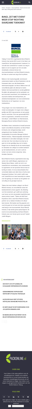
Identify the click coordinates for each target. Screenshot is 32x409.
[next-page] (6, 321)
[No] (30, 403)
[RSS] (18, 397)
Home (3, 8)
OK (9, 406)
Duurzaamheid (15, 8)
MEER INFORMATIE (18, 406)
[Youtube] (28, 397)
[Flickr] (9, 397)
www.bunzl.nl (6, 221)
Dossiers (8, 8)
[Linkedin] (13, 397)
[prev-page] (3, 321)
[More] (23, 31)
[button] (3, 2)
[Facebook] (4, 397)
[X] (23, 397)
